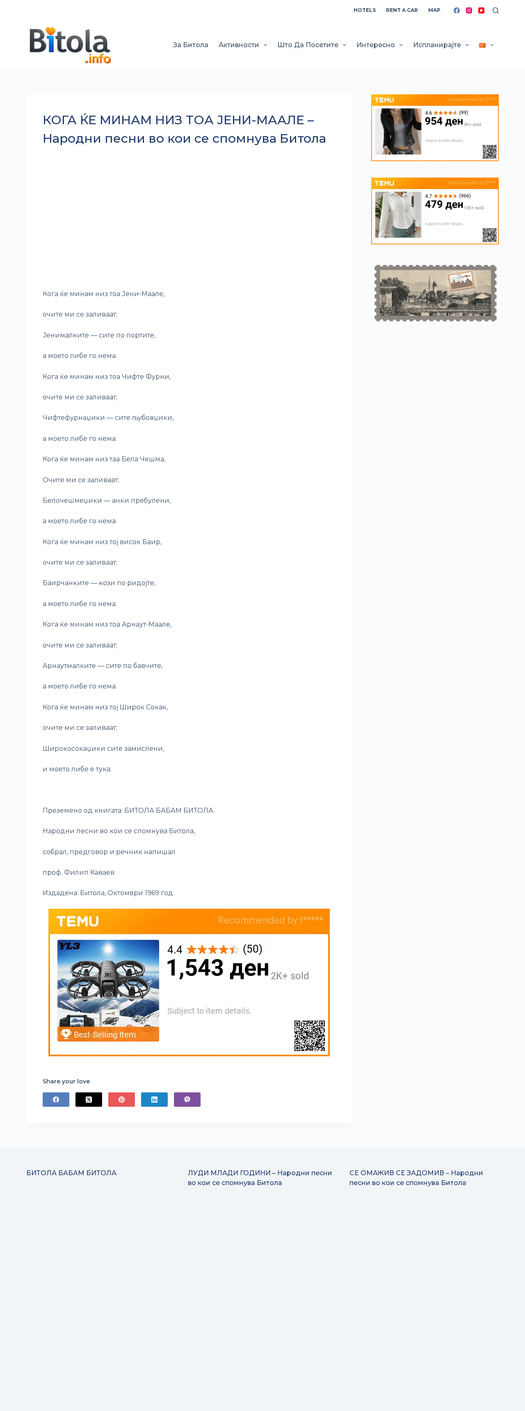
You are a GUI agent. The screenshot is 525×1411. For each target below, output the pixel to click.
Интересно (375, 45)
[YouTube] (481, 10)
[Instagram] (469, 10)
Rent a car (402, 10)
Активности (239, 45)
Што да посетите (307, 45)
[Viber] (187, 1099)
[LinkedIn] (154, 1099)
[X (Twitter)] (88, 1099)
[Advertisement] (189, 221)
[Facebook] (457, 10)
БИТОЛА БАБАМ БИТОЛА (71, 1173)
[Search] (496, 10)
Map (434, 10)
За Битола (190, 45)
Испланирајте (437, 45)
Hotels (365, 10)
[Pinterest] (121, 1099)
